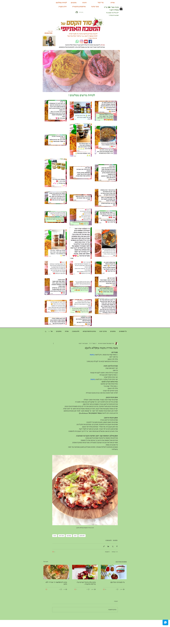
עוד (52, 331)
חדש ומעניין (75, 331)
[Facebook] (90, 41)
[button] (121, 8)
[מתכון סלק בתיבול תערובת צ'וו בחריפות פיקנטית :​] (85, 572)
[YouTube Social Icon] (86, 41)
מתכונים (113, 331)
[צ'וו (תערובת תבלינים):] (114, 572)
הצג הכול (45, 561)
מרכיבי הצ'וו (103, 331)
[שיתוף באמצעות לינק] (104, 546)
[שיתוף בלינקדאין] (108, 546)
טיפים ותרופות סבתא (89, 331)
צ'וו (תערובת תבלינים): (117, 582)
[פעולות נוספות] (53, 343)
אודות (67, 331)
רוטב (75, 535)
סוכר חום (61, 535)
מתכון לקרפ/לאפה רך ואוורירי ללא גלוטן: (56, 583)
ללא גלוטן (82, 535)
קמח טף (69, 535)
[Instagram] (81, 41)
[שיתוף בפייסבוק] (117, 546)
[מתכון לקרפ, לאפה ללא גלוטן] (56, 572)
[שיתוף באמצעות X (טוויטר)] (112, 546)
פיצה (54, 535)
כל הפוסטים (123, 331)
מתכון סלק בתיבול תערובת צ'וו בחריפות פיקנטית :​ (86, 583)
